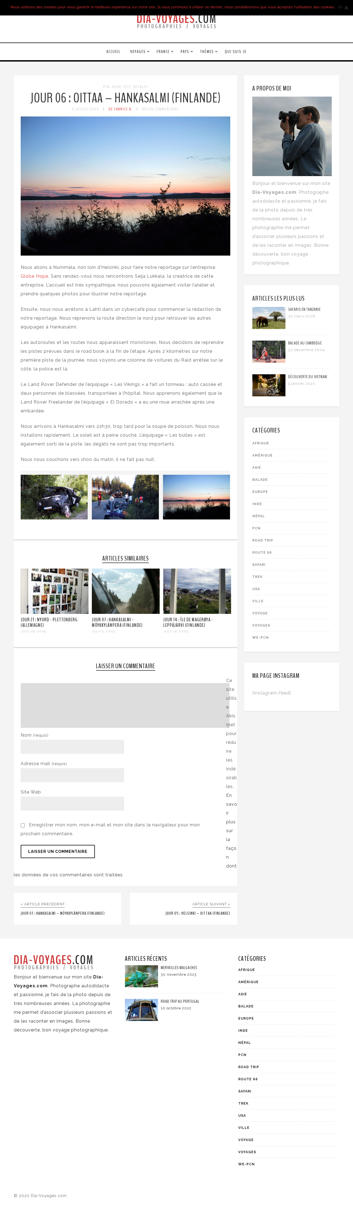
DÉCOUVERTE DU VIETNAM (307, 377)
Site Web (31, 792)
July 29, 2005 (33, 631)
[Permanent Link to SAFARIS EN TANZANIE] (268, 327)
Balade (260, 480)
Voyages (138, 52)
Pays (185, 52)
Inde (257, 504)
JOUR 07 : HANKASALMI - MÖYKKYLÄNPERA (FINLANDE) (117, 622)
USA (256, 589)
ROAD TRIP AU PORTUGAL (180, 1001)
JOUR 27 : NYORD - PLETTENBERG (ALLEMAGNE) (49, 622)
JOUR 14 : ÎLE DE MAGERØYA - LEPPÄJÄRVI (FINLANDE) (188, 622)
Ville (258, 601)
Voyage (260, 613)
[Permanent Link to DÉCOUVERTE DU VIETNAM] (268, 394)
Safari (259, 565)
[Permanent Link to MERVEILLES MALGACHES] (141, 985)
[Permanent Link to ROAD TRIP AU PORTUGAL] (141, 1019)
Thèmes (207, 52)
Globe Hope (34, 276)
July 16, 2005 (175, 631)
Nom (35, 735)
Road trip (121, 86)
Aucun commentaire (160, 109)
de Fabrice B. (121, 109)
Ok (340, 7)
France (163, 52)
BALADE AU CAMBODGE (305, 343)
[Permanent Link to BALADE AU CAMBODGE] (268, 361)
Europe (260, 492)
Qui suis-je (236, 52)
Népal (258, 516)
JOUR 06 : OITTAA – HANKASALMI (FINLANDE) (125, 98)
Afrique (260, 443)
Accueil (113, 52)
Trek (257, 577)
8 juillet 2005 (85, 109)
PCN (106, 86)
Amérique (262, 455)
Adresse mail (44, 763)
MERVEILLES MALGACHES (179, 968)
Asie (256, 467)
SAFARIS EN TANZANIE (304, 309)
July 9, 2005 (103, 631)
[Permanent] (55, 612)
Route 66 (262, 553)
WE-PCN (260, 638)
